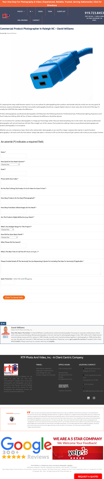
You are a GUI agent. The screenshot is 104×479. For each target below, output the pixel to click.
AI (30, 11)
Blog (7, 469)
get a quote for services (78, 339)
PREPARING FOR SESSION (53, 467)
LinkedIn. (52, 341)
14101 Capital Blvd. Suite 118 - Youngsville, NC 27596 (87, 469)
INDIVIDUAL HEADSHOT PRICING (36, 467)
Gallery (11, 469)
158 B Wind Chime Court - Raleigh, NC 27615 (60, 469)
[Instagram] (7, 336)
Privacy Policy (28, 469)
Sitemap (44, 469)
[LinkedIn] (4, 336)
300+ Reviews (22, 20)
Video (40, 11)
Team (50, 11)
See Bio (70, 465)
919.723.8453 (15, 341)
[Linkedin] (88, 398)
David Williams (12, 33)
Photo (20, 11)
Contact (36, 20)
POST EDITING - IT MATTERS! (69, 467)
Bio (4, 323)
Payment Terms (37, 469)
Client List (61, 11)
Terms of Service (18, 469)
